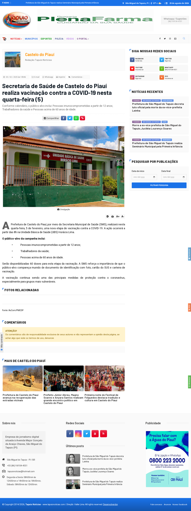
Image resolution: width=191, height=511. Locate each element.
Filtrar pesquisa (159, 185)
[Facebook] (69, 433)
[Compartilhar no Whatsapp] (76, 118)
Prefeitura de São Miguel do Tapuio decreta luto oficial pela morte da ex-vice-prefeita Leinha (158, 107)
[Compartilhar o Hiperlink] (82, 118)
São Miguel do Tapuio (151, 100)
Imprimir (61, 77)
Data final (165, 171)
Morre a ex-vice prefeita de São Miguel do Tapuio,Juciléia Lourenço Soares (156, 126)
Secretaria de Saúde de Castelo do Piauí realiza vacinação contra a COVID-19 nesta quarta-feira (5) (57, 92)
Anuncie (167, 504)
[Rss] (103, 433)
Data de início (138, 171)
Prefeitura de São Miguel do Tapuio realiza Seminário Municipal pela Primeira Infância (49, 3)
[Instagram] (78, 433)
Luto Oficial (167, 100)
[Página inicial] (4, 38)
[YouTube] (95, 433)
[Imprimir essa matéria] (112, 216)
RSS (189, 307)
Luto (164, 122)
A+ (117, 216)
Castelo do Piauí (39, 54)
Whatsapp (189, 381)
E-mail (36, 77)
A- (122, 216)
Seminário (167, 140)
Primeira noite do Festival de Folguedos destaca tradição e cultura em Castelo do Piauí (102, 397)
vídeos (70, 39)
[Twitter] (86, 433)
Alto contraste (1, 341)
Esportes (46, 39)
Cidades (136, 100)
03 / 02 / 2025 (16, 77)
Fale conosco (156, 504)
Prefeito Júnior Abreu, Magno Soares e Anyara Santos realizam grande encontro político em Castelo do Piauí (63, 399)
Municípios (31, 39)
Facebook (189, 253)
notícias (15, 39)
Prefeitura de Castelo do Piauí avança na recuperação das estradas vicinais (20, 397)
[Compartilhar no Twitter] (69, 118)
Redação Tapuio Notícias (38, 59)
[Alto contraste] (107, 216)
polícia (59, 39)
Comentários (76, 77)
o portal (82, 39)
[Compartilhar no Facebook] (63, 118)
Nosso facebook (179, 504)
